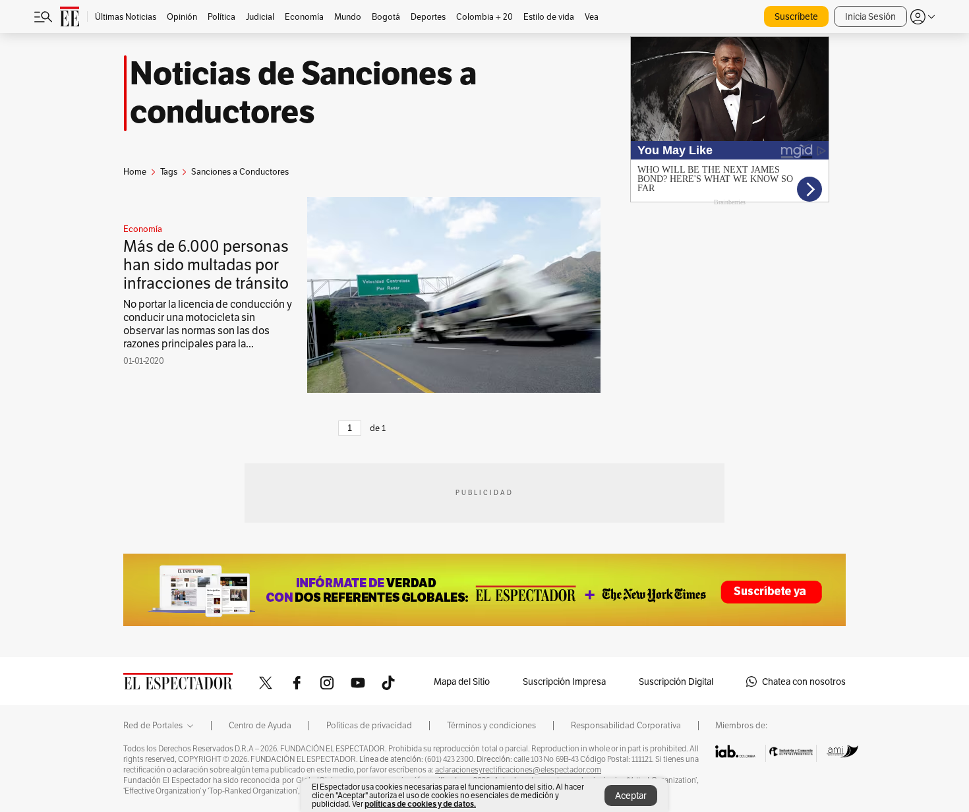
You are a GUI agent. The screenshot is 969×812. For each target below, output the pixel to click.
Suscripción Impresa (564, 681)
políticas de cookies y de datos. (420, 804)
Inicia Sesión (870, 16)
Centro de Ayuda (260, 725)
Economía (142, 229)
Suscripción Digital (676, 681)
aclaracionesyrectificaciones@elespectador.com (518, 769)
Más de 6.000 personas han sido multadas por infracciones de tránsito (206, 264)
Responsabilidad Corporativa (626, 725)
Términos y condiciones (491, 725)
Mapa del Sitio (462, 681)
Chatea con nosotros (804, 681)
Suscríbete (796, 16)
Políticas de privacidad (369, 725)
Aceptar (631, 795)
